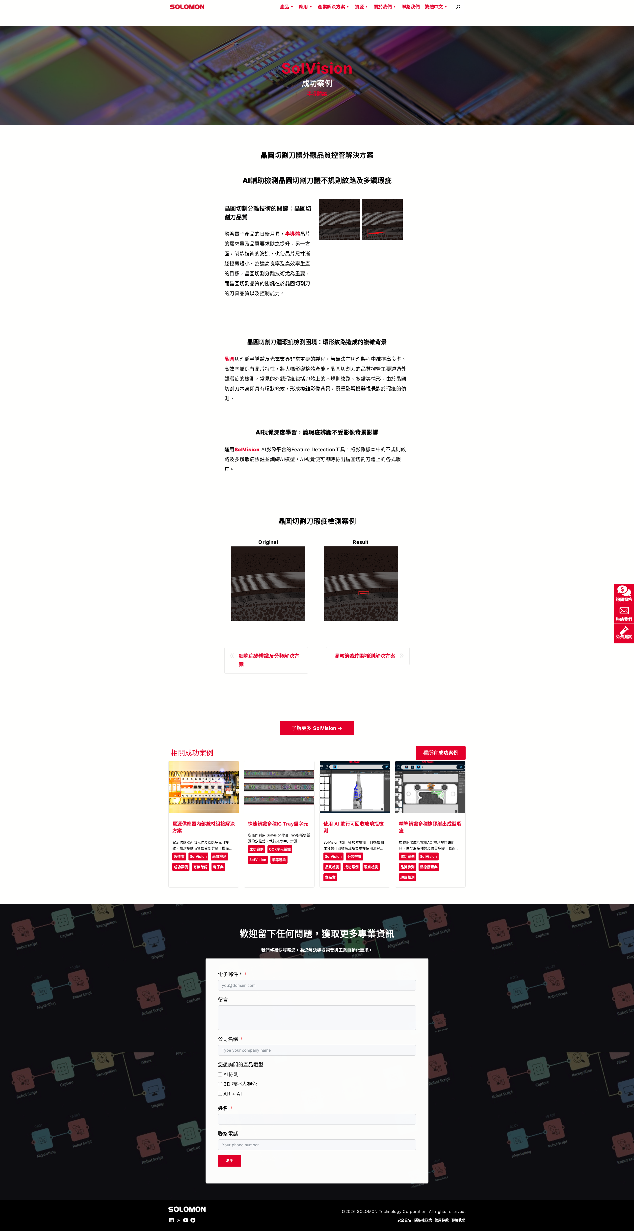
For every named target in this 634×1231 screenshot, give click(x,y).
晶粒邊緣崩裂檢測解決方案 (365, 656)
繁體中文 (434, 6)
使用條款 (442, 1220)
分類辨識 (354, 856)
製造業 (179, 856)
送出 (230, 1161)
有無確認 (200, 867)
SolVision (198, 856)
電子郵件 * (230, 974)
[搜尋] (458, 7)
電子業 (218, 867)
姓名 (223, 1108)
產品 (284, 6)
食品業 (330, 877)
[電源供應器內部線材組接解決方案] (204, 765)
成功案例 (181, 867)
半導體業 (317, 94)
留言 (223, 1000)
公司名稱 (228, 1039)
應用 (303, 6)
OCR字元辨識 (280, 849)
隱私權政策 (423, 1220)
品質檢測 (219, 856)
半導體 (292, 234)
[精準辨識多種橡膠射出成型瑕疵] (430, 765)
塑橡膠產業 (429, 867)
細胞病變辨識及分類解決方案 (269, 660)
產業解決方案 (331, 6)
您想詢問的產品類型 (241, 1065)
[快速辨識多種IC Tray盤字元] (279, 765)
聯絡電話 (228, 1134)
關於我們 (383, 6)
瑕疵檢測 (371, 867)
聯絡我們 (411, 6)
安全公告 (404, 1220)
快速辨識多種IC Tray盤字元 (278, 824)
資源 (359, 6)
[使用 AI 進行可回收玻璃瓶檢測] (355, 765)
